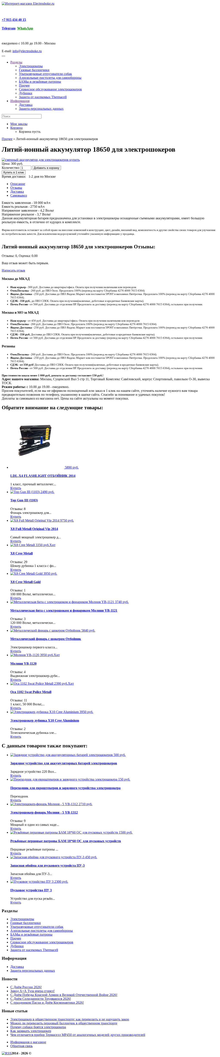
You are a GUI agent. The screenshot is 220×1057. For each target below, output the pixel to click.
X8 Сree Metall (21, 553)
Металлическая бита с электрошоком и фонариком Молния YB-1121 (63, 610)
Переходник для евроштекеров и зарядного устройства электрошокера (65, 788)
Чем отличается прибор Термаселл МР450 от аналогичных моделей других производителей (77, 1035)
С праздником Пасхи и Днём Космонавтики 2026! (47, 1002)
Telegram (8, 28)
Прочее (24, 85)
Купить (15, 488)
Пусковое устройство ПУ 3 (31, 890)
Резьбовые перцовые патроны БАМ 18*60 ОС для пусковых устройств (65, 841)
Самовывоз (18, 195)
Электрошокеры (31, 66)
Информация (19, 101)
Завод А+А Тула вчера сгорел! (32, 991)
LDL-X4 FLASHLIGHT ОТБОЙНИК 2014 (42, 476)
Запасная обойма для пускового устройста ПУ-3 (47, 865)
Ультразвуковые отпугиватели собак (45, 74)
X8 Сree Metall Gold (25, 582)
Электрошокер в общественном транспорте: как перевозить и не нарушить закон (69, 1019)
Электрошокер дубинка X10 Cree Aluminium (44, 720)
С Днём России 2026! (26, 987)
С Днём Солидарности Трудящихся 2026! (40, 998)
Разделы (16, 62)
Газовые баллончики (34, 70)
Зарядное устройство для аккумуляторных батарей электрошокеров (63, 763)
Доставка (25, 105)
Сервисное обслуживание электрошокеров (50, 89)
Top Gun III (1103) (24, 500)
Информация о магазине (28, 1042)
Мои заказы (19, 124)
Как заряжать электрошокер (30, 1031)
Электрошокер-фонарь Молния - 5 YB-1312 (44, 812)
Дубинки (25, 93)
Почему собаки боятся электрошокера (38, 1027)
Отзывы (16, 187)
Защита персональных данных (41, 108)
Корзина (16, 128)
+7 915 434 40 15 (14, 19)
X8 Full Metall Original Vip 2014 (34, 529)
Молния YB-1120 (23, 663)
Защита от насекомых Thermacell (43, 97)
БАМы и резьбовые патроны (40, 81)
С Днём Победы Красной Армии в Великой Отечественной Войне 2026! (63, 995)
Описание (17, 184)
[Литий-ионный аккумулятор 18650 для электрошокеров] (41, 160)
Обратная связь (21, 1046)
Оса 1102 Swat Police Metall (30, 692)
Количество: (11, 168)
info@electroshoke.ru (27, 51)
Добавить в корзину (46, 168)
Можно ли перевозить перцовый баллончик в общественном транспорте (63, 1023)
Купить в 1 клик (13, 172)
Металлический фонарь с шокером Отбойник (45, 639)
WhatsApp (25, 28)
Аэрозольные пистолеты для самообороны (50, 77)
